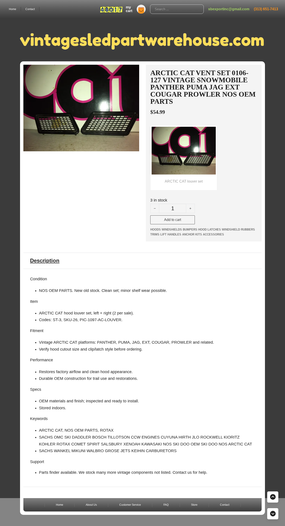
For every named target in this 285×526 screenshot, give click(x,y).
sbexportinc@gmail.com (228, 9)
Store (194, 504)
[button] (133, 70)
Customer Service (130, 504)
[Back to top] (272, 497)
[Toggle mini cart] (141, 9)
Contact (30, 9)
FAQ (166, 504)
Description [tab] (44, 261)
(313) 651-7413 (266, 9)
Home (12, 9)
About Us (91, 504)
